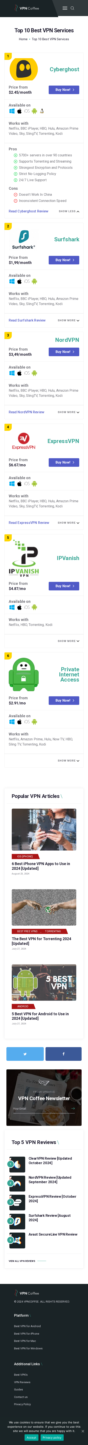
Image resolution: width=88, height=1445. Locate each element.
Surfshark (66, 239)
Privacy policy (52, 1437)
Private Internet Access (69, 674)
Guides (18, 1389)
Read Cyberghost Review (28, 211)
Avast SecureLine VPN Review (53, 1234)
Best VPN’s (21, 1374)
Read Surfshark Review (27, 320)
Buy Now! (63, 90)
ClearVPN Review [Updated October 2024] (50, 1160)
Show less (67, 211)
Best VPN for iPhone (26, 1333)
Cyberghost (64, 69)
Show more (67, 320)
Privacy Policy (22, 1404)
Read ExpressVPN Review (29, 523)
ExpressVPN (63, 441)
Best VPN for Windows (28, 1348)
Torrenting (53, 931)
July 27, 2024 (19, 948)
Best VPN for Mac (25, 1341)
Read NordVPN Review (26, 412)
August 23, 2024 (20, 873)
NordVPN (67, 340)
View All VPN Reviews (22, 1261)
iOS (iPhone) (25, 856)
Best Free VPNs (27, 931)
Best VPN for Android (27, 1326)
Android (23, 1006)
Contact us (21, 1397)
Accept (32, 1437)
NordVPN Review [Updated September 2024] (50, 1179)
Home (23, 39)
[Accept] (83, 1431)
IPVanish (68, 558)
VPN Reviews (22, 1382)
